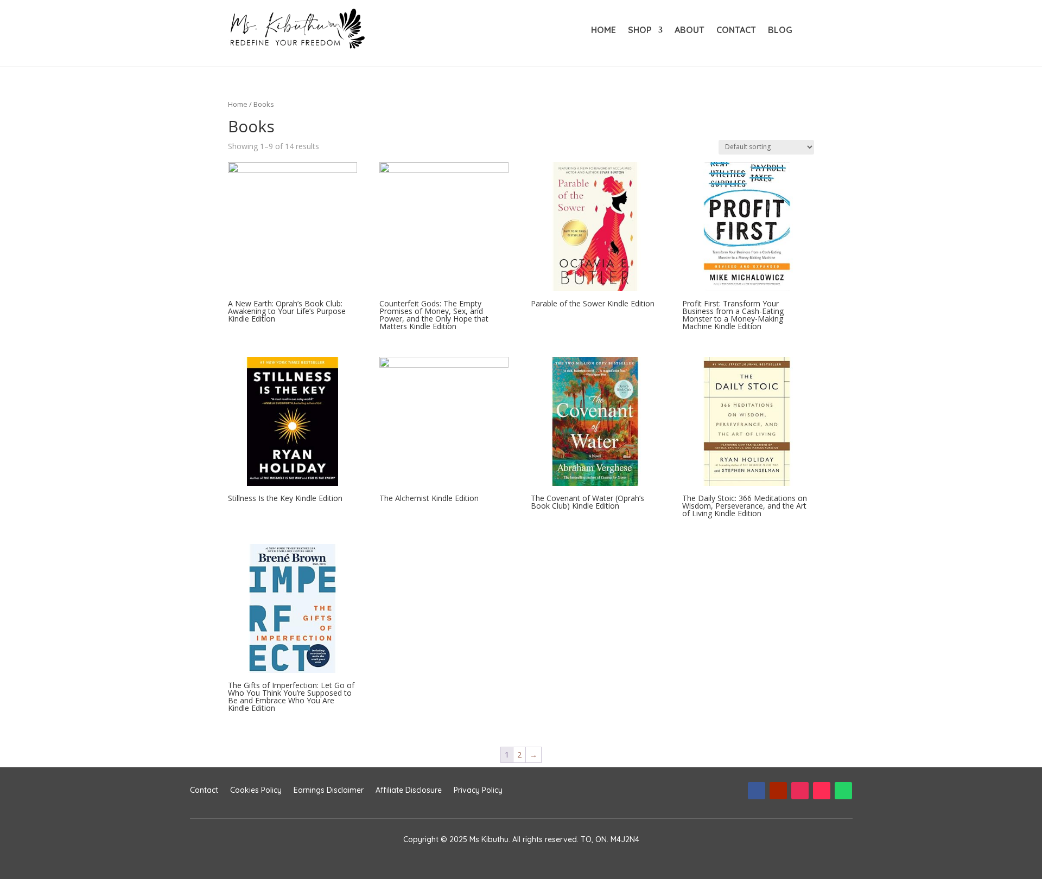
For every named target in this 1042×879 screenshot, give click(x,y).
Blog (780, 30)
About (689, 30)
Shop (640, 30)
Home (603, 30)
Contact (736, 30)
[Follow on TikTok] (821, 790)
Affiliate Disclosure (409, 790)
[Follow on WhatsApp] (843, 790)
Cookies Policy (256, 790)
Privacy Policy (478, 790)
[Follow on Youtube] (778, 790)
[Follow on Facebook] (756, 790)
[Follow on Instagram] (800, 790)
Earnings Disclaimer (329, 790)
